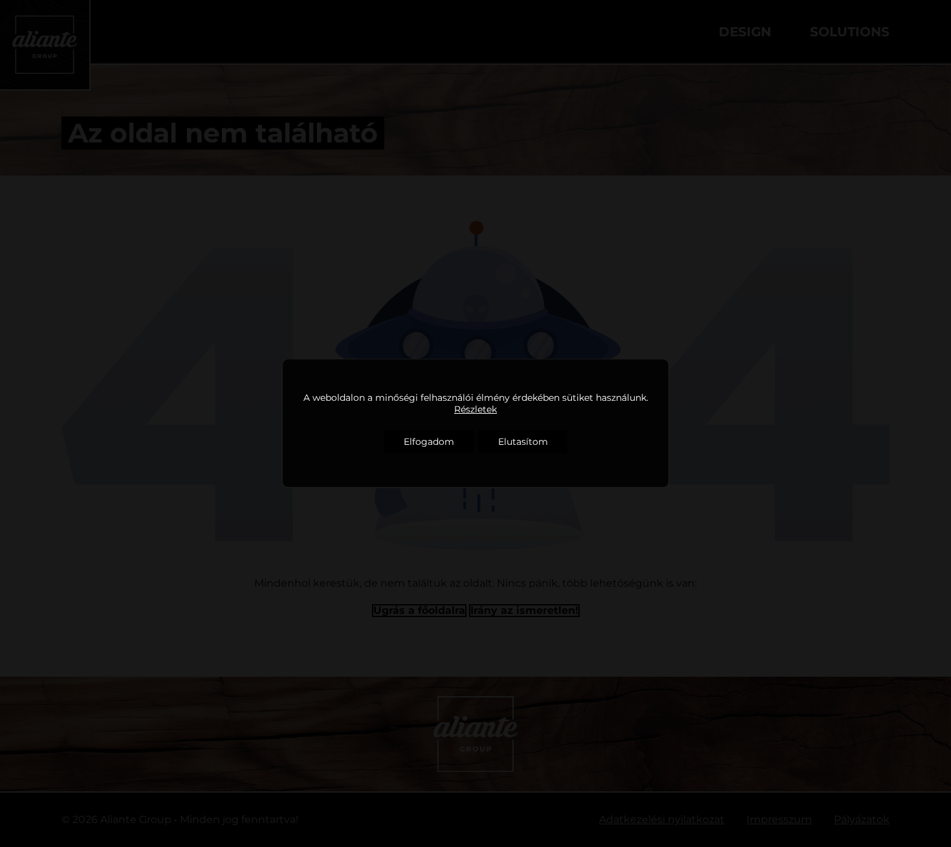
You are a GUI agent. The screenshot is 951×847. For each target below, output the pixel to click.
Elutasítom (523, 441)
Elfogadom (429, 441)
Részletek (475, 409)
